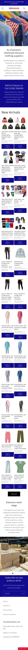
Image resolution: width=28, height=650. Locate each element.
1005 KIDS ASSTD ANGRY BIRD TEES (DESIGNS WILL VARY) (20, 168)
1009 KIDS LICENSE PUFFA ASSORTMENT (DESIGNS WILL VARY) (8, 135)
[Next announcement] (26, 3)
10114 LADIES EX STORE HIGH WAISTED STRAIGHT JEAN (7, 264)
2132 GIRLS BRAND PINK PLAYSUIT (8, 446)
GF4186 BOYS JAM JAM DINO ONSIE (20, 385)
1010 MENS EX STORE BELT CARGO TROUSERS (20, 446)
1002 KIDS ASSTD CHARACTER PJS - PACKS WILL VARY (19, 233)
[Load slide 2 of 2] (15, 573)
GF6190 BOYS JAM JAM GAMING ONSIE (20, 416)
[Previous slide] (10, 573)
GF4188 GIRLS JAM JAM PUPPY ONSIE (8, 326)
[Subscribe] (22, 593)
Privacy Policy (7, 610)
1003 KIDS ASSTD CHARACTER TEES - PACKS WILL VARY (8, 233)
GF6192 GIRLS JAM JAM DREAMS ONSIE (8, 416)
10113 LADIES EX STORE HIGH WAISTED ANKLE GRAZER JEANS (7, 296)
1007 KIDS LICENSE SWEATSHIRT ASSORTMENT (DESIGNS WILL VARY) (8, 169)
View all (14, 494)
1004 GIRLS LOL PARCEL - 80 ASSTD (19, 201)
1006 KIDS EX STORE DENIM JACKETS (18, 263)
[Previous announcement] (1, 3)
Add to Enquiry (8, 146)
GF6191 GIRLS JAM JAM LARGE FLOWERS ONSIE (7, 386)
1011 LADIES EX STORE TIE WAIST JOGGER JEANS (7, 477)
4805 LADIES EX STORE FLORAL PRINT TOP (19, 477)
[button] (2, 8)
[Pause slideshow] (26, 573)
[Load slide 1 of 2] (13, 573)
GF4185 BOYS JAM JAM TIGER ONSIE (7, 357)
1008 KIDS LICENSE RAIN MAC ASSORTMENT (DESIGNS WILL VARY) (20, 135)
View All (14, 33)
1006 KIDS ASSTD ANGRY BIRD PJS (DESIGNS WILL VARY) (7, 202)
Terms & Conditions (9, 614)
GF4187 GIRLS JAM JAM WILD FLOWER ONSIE (20, 327)
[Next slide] (18, 573)
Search (5, 601)
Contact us (6, 606)
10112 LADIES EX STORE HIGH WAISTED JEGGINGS (19, 296)
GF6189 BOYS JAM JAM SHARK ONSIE (20, 357)
